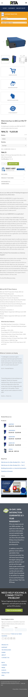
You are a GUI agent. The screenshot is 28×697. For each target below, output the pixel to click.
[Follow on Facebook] (3, 638)
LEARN (3, 652)
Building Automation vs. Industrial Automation (13, 468)
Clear (25, 134)
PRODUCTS (5, 644)
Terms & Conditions (23, 689)
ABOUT (4, 655)
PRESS (3, 667)
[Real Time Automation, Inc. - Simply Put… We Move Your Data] (14, 3)
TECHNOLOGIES (6, 650)
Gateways (11, 8)
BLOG (3, 662)
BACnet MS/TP (20, 8)
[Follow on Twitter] (5, 638)
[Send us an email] (8, 638)
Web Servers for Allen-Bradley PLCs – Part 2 (13, 462)
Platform (3, 135)
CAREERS (4, 665)
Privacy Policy (15, 689)
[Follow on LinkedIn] (11, 638)
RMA (3, 675)
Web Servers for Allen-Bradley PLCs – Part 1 (13, 465)
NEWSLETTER (5, 672)
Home (5, 8)
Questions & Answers (7, 471)
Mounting (3, 142)
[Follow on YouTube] (14, 638)
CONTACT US (5, 657)
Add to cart (13, 163)
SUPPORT (4, 647)
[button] (2, 3)
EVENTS (4, 670)
